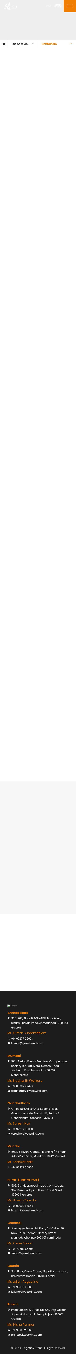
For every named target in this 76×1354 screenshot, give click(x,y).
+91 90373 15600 (21, 1287)
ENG (58, 6)
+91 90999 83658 (22, 1206)
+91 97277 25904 (22, 1038)
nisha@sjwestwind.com (26, 1335)
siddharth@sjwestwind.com (29, 1091)
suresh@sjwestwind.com (27, 1133)
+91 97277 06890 (22, 1129)
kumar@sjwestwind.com (27, 1043)
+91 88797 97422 (22, 1086)
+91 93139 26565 (22, 1330)
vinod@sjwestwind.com (26, 1253)
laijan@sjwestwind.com (26, 1292)
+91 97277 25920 (22, 1167)
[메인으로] (4, 44)
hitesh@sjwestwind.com (27, 1210)
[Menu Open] (70, 6)
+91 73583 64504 (22, 1249)
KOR (48, 6)
